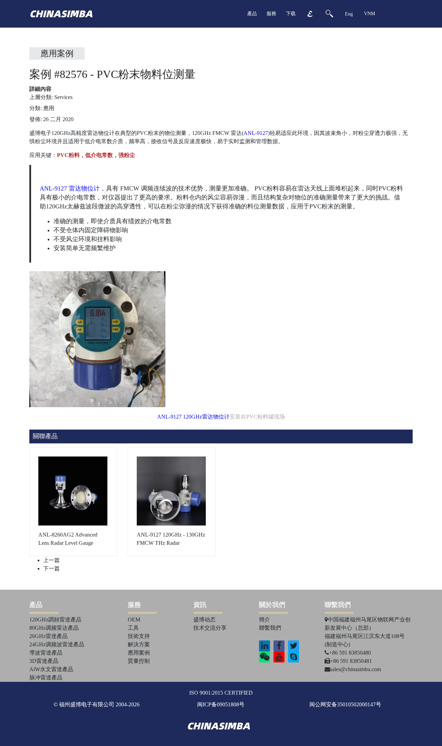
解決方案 (139, 644)
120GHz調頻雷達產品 (55, 619)
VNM (369, 13)
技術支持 (139, 636)
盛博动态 (204, 619)
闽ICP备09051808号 (220, 704)
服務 (271, 13)
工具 (133, 628)
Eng (349, 14)
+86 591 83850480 (350, 653)
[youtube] (279, 656)
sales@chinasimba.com (355, 669)
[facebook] (279, 645)
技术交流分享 (210, 628)
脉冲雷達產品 (46, 677)
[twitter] (293, 645)
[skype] (293, 656)
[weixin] (264, 656)
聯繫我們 (270, 628)
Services (63, 97)
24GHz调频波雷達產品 (56, 644)
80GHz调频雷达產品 (54, 628)
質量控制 (139, 661)
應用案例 (57, 53)
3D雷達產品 (43, 661)
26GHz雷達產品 (48, 636)
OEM (134, 619)
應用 (48, 108)
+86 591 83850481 (351, 661)
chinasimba (61, 14)
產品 (252, 13)
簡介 (264, 619)
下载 (291, 13)
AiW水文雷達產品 (51, 669)
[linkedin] (264, 645)
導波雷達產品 (46, 653)
